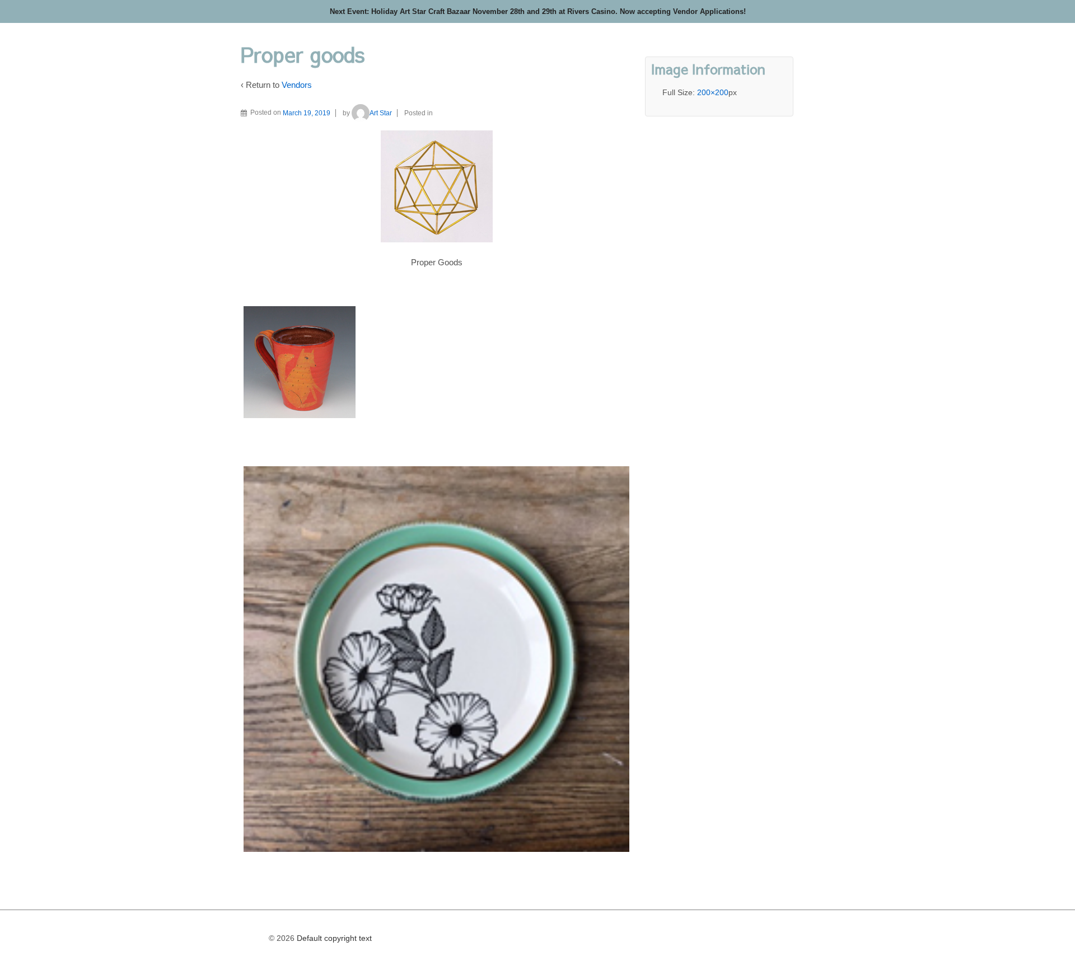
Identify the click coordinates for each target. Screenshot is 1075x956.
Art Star (381, 113)
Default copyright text (333, 938)
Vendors (297, 85)
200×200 (712, 92)
